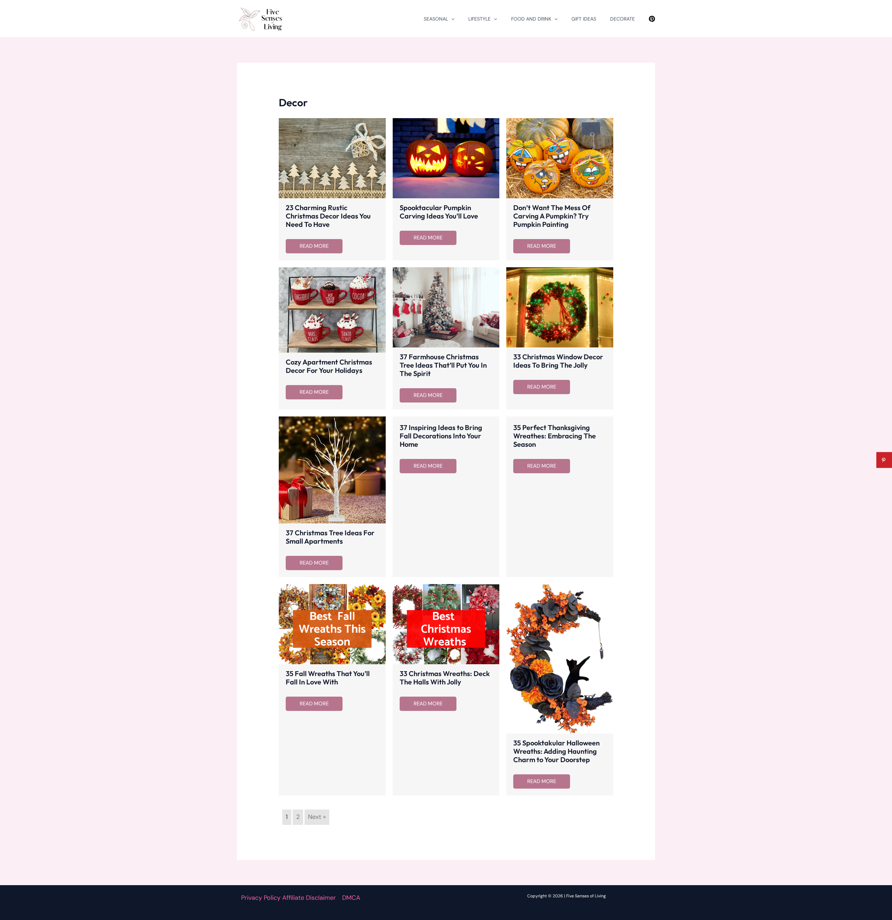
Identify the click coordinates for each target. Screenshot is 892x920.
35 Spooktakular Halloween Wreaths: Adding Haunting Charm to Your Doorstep (556, 751)
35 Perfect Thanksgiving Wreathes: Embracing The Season (554, 436)
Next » (317, 817)
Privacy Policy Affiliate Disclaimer (288, 898)
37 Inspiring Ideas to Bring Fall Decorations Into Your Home (441, 436)
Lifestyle (479, 19)
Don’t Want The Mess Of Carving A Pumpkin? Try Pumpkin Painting (551, 216)
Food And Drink (531, 19)
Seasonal (436, 19)
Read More (314, 246)
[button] (451, 19)
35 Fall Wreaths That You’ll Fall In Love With (328, 677)
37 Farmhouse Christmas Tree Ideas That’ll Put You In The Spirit (443, 365)
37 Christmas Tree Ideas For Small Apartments (330, 536)
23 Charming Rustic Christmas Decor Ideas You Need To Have (328, 216)
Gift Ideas (583, 19)
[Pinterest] (652, 19)
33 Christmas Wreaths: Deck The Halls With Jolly (445, 677)
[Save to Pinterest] (884, 460)
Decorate (622, 19)
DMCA (351, 898)
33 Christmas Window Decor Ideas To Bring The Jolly (558, 360)
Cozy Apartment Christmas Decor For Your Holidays (329, 366)
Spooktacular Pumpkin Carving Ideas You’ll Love (439, 211)
